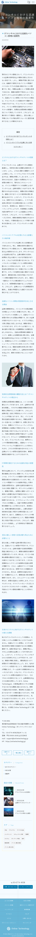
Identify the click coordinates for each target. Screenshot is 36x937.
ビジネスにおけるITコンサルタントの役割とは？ (19, 137)
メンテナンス (8, 834)
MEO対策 (8, 770)
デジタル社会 (20, 830)
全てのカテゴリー (10, 767)
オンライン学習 (16, 838)
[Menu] (33, 2)
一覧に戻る (18, 753)
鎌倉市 (7, 774)
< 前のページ (7, 753)
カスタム (7, 838)
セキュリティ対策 (18, 834)
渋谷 (6, 830)
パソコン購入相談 (16, 843)
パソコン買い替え (9, 847)
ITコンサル (12, 830)
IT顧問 (27, 834)
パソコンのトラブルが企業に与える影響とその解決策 (19, 143)
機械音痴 (7, 843)
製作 (23, 838)
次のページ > (29, 753)
